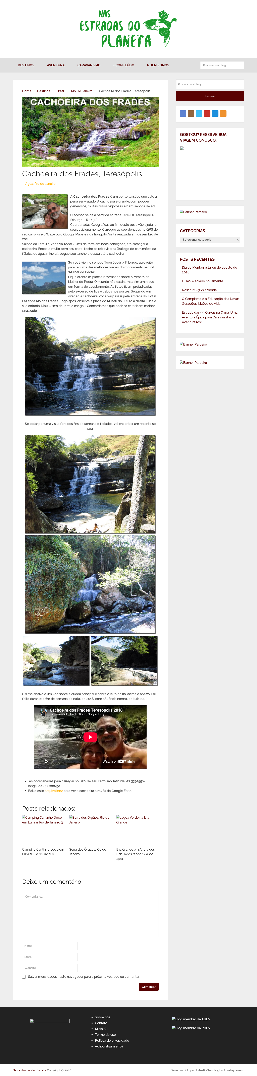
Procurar (240, 65)
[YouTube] (207, 113)
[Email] (215, 113)
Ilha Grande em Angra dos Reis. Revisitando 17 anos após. (135, 854)
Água (29, 184)
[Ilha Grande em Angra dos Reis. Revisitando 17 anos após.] (137, 830)
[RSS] (223, 113)
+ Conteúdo (123, 65)
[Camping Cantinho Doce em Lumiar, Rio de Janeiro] (43, 830)
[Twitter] (199, 113)
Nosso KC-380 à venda (199, 290)
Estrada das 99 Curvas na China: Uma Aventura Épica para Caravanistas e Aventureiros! (210, 317)
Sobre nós (102, 1017)
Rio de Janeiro (45, 184)
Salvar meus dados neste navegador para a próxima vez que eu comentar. (84, 977)
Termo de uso (105, 1035)
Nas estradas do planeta (29, 1070)
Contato (101, 1023)
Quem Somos (158, 65)
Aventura (56, 65)
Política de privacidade (112, 1040)
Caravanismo (89, 65)
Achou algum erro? (109, 1046)
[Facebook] (183, 113)
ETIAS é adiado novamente (202, 281)
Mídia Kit (101, 1029)
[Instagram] (191, 113)
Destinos (26, 65)
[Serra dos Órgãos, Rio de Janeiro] (90, 830)
